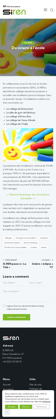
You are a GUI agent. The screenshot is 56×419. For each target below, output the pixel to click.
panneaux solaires (12, 242)
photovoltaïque (31, 242)
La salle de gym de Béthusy (20, 112)
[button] (45, 9)
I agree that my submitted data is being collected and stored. (25, 307)
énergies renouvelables (26, 238)
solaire (44, 247)
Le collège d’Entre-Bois (18, 116)
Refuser (25, 407)
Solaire (28, 43)
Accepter (12, 407)
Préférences (41, 407)
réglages (46, 401)
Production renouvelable (15, 247)
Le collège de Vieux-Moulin (20, 120)
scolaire (33, 247)
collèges (8, 238)
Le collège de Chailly (17, 123)
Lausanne (44, 238)
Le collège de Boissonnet (19, 108)
